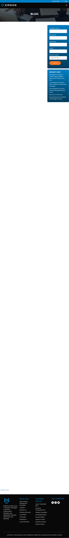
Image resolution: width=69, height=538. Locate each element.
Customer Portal (41, 514)
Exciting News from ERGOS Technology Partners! (18, 241)
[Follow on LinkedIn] (58, 502)
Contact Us (22, 510)
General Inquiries (41, 512)
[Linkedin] (66, 1)
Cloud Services (24, 521)
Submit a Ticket (40, 519)
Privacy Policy (40, 524)
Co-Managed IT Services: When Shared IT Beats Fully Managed (57, 84)
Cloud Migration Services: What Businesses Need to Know (22, 150)
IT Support (22, 514)
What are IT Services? (9, 196)
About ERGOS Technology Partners (23, 503)
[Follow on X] (55, 502)
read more (5, 66)
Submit (55, 63)
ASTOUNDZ (44, 535)
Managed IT (23, 519)
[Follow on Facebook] (52, 502)
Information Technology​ (7, 60)
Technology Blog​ (25, 512)
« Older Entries (4, 490)
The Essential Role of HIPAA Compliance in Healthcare (20, 475)
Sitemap (59, 535)
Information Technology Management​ (22, 60)
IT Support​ (35, 60)
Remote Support (40, 522)
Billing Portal (40, 517)
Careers (22, 507)
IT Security (22, 517)
